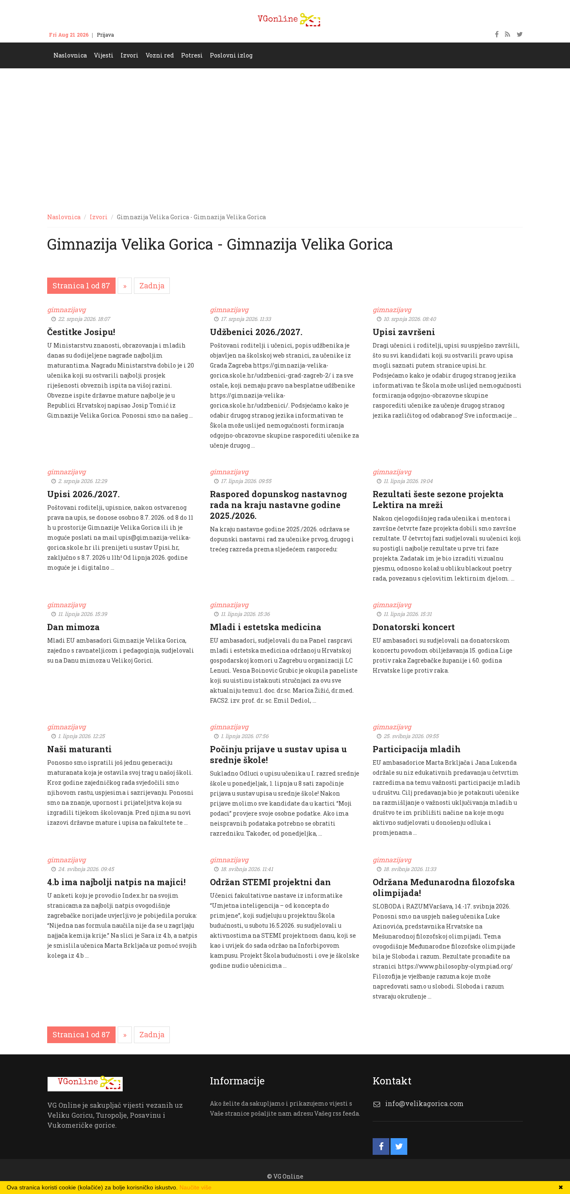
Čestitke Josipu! (81, 331)
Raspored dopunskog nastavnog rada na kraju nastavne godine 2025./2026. (278, 504)
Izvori (99, 217)
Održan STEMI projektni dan (270, 881)
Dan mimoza (73, 626)
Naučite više (195, 1187)
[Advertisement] (285, 131)
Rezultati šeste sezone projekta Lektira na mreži (438, 499)
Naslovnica (64, 217)
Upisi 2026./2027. (83, 493)
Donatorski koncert (414, 626)
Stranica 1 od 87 (81, 285)
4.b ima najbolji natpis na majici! (116, 881)
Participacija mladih (417, 748)
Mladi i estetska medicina (265, 626)
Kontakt (131, 34)
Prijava (105, 34)
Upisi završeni (404, 331)
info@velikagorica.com (424, 1103)
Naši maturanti (79, 748)
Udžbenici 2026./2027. (256, 331)
